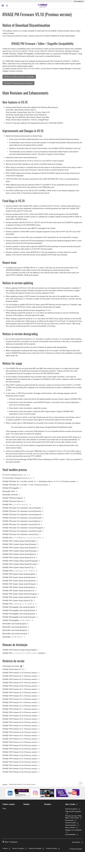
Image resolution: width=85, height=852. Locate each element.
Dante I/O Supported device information (19, 83)
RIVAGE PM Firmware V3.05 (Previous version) (19, 745)
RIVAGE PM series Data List (12, 501)
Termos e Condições (18, 848)
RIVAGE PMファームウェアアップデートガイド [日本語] (23, 653)
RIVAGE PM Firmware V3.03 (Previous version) (19, 752)
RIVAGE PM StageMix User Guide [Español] (18, 613)
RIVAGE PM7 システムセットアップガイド (18, 604)
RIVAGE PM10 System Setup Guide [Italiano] (19, 554)
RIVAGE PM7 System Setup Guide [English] (18, 574)
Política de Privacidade (35, 848)
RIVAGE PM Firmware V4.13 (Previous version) (19, 742)
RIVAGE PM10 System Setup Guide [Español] (19, 547)
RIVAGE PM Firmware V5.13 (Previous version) (19, 702)
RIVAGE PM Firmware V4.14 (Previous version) (19, 739)
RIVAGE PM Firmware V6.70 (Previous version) (19, 679)
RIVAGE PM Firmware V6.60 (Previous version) (19, 686)
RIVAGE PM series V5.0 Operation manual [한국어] (21, 524)
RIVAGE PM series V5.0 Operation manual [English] (21, 508)
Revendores (47, 804)
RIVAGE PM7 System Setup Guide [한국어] (18, 590)
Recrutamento (69, 820)
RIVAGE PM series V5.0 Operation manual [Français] (21, 518)
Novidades (26, 804)
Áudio (4, 808)
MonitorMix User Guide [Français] (14, 633)
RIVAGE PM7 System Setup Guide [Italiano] (18, 587)
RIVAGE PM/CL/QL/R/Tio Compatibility (20, 77)
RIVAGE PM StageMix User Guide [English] (18, 607)
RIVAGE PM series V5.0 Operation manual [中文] (20, 534)
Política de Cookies (51, 848)
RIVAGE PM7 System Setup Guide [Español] (18, 580)
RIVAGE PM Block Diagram (12, 498)
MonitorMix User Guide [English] (14, 623)
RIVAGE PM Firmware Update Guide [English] (19, 650)
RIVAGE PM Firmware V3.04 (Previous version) (19, 748)
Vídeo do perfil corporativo (73, 811)
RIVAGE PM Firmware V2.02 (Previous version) (19, 772)
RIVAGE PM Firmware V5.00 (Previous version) (19, 722)
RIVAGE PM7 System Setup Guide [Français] (19, 584)
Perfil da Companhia (71, 809)
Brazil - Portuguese (11, 842)
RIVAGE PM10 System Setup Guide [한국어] (18, 557)
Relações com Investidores (73, 830)
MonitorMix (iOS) (8, 491)
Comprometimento (70, 825)
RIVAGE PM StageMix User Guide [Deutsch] (18, 610)
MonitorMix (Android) (10, 494)
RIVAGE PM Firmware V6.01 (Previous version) (19, 696)
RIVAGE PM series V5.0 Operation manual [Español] (21, 514)
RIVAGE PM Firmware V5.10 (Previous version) (19, 712)
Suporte (4, 784)
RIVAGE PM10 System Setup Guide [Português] (20, 561)
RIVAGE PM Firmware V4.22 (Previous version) (19, 732)
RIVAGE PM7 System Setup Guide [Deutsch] (18, 577)
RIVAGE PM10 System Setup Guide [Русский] (19, 564)
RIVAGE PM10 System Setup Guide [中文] (17, 567)
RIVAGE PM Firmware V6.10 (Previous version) (19, 692)
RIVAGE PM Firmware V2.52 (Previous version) (19, 765)
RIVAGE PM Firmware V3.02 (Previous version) (19, 755)
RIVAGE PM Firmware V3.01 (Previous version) (19, 758)
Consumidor (76, 842)
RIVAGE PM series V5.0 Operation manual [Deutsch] (21, 511)
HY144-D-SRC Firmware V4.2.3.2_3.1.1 (17, 478)
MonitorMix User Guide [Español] (14, 630)
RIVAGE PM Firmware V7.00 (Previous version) (19, 672)
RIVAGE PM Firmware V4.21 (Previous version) (19, 735)
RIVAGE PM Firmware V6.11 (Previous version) (19, 689)
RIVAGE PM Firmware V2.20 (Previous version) (19, 768)
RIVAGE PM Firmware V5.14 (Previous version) (19, 699)
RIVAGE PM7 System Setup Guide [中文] (17, 600)
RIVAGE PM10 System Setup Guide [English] (19, 541)
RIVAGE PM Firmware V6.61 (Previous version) (19, 682)
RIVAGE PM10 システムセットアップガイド (18, 570)
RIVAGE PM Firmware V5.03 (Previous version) (19, 715)
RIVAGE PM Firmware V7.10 (13, 669)
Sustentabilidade (70, 834)
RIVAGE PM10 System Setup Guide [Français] (19, 551)
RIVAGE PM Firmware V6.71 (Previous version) (19, 676)
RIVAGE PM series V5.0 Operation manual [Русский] (21, 531)
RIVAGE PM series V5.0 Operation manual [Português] (22, 527)
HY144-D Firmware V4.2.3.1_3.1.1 (15, 475)
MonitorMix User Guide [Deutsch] (14, 627)
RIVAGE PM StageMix (10, 488)
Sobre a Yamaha (70, 804)
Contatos (5, 848)
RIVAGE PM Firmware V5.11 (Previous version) (19, 709)
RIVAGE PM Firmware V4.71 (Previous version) (19, 729)
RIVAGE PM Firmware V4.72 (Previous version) (19, 725)
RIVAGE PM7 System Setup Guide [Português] (19, 594)
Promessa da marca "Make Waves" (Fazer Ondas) (73, 817)
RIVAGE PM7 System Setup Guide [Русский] (18, 597)
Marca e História (70, 827)
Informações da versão (10, 666)
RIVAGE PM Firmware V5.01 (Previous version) (19, 719)
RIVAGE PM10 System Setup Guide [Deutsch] (19, 544)
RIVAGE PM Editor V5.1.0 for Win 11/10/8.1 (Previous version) (25, 484)
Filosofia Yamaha (70, 823)
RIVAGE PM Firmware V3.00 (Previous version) (19, 762)
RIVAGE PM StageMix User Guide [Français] (18, 617)
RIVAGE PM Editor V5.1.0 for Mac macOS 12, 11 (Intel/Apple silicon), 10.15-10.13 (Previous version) (39, 481)
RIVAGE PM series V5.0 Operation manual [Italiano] (21, 521)
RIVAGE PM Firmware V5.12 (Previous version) (19, 705)
